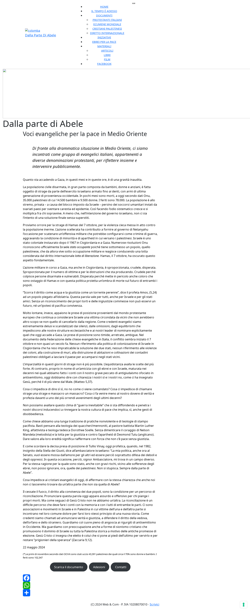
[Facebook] (90, 578)
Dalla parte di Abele (40, 35)
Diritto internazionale (107, 33)
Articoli (107, 50)
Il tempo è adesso (104, 11)
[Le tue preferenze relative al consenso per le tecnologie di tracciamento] (243, 604)
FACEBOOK (104, 64)
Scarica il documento (68, 567)
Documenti (104, 15)
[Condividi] (90, 592)
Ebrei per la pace (104, 42)
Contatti (120, 567)
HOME (104, 6)
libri (107, 55)
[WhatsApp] (90, 585)
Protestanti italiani (107, 20)
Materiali (104, 46)
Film (107, 59)
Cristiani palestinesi (107, 28)
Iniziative (104, 37)
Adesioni (99, 567)
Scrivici (154, 604)
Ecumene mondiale (107, 24)
